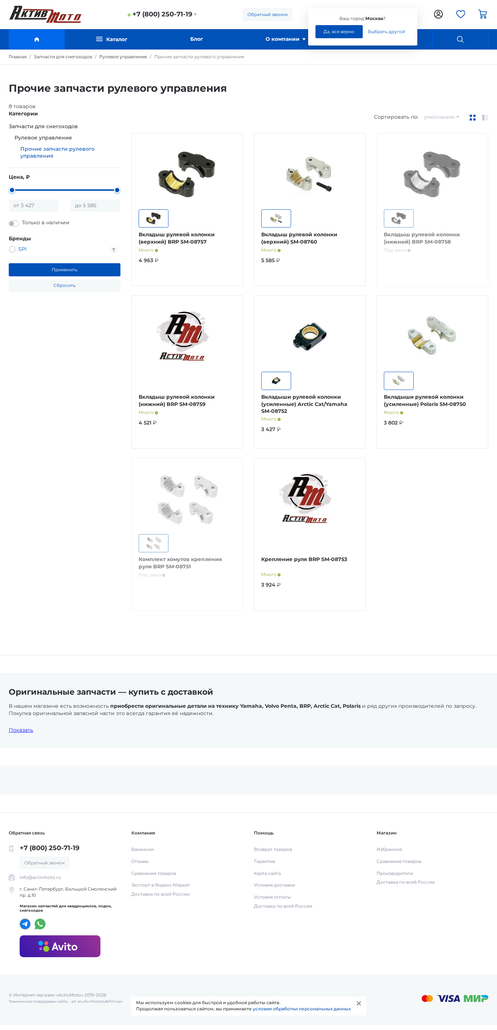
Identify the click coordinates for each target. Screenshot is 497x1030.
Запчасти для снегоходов (43, 126)
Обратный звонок (267, 14)
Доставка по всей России (160, 894)
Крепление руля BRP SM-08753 (304, 559)
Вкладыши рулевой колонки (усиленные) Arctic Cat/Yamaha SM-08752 (304, 404)
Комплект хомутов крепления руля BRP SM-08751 (180, 563)
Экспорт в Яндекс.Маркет (160, 885)
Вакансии (142, 849)
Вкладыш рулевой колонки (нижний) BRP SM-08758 (422, 238)
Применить (64, 269)
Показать (21, 730)
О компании (282, 39)
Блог (196, 39)
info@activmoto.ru (40, 877)
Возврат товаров (273, 849)
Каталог (116, 39)
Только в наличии (45, 222)
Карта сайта (267, 873)
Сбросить (64, 285)
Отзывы (139, 861)
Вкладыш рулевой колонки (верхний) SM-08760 (299, 238)
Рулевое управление (43, 137)
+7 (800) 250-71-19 (162, 14)
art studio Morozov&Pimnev (96, 1001)
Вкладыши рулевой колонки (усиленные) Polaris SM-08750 (425, 400)
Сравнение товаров (153, 873)
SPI (22, 249)
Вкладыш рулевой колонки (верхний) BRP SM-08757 (177, 238)
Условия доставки (274, 885)
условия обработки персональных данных (302, 1008)
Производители (395, 873)
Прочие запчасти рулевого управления (57, 152)
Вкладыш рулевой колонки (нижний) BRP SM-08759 (177, 400)
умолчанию (439, 117)
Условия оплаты (272, 897)
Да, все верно (338, 31)
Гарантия (264, 861)
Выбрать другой (386, 31)
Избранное (389, 849)
